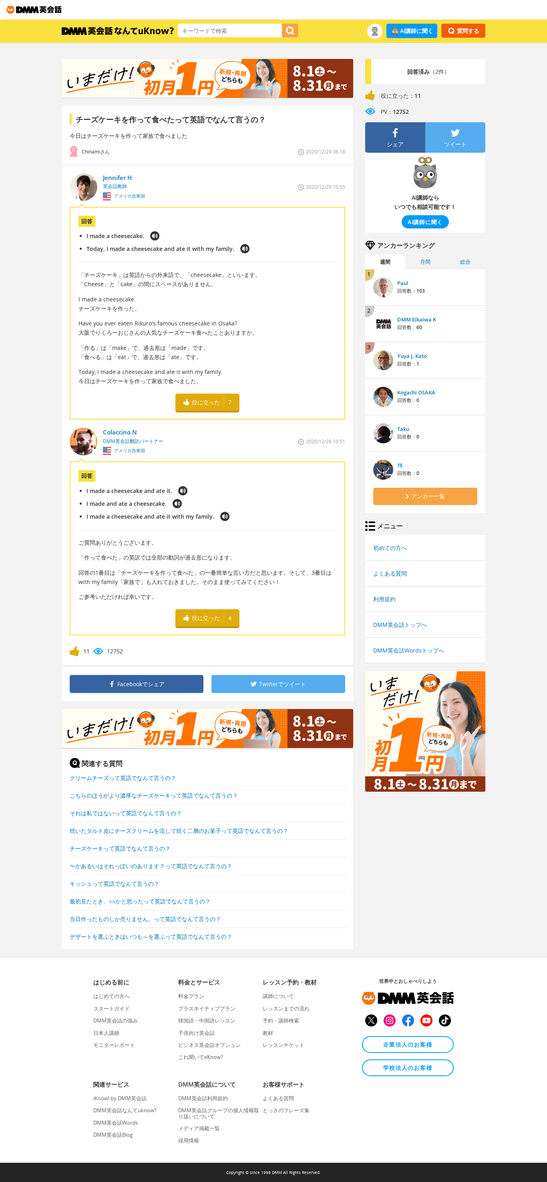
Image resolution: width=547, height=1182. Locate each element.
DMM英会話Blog (113, 1134)
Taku (403, 428)
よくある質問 (390, 573)
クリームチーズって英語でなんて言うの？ (123, 778)
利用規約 (384, 599)
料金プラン (191, 996)
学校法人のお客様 (407, 1067)
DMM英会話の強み (115, 1020)
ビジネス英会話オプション (209, 1045)
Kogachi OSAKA (416, 392)
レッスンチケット (283, 1045)
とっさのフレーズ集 (286, 1110)
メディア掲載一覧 (199, 1128)
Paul (402, 283)
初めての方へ (390, 548)
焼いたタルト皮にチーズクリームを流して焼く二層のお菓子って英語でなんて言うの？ (179, 830)
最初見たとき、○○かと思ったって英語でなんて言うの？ (140, 901)
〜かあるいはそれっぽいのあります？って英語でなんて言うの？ (151, 866)
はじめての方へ (111, 996)
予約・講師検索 (281, 1020)
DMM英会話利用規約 (203, 1098)
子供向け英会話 (196, 1033)
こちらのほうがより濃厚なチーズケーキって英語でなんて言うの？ (154, 795)
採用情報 (188, 1140)
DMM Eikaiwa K (416, 319)
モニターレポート (114, 1045)
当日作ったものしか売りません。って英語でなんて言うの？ (145, 919)
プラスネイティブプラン (206, 1008)
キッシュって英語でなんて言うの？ (114, 883)
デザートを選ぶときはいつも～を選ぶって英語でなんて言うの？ (151, 936)
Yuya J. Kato (412, 356)
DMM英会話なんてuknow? (125, 1110)
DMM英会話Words (115, 1122)
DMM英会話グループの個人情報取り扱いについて (218, 1113)
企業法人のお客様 (407, 1044)
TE (400, 465)
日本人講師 (106, 1033)
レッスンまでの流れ (286, 1008)
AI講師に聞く (416, 30)
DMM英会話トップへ (400, 624)
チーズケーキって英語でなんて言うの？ (120, 848)
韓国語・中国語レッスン (206, 1020)
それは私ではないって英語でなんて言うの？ (126, 813)
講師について (278, 996)
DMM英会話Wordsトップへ (408, 650)
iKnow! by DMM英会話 (120, 1098)
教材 (268, 1033)
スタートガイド (111, 1008)
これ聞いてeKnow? (200, 1057)
